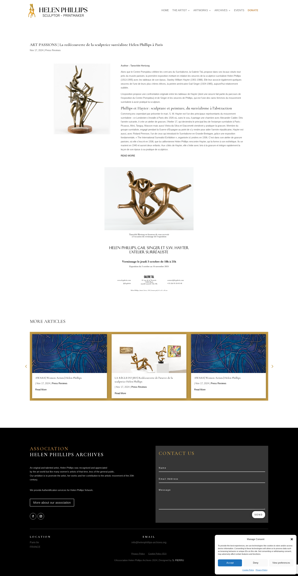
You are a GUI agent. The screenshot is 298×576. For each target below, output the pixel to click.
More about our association (52, 502)
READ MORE (128, 155)
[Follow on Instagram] (41, 516)
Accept (230, 562)
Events (239, 10)
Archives (221, 10)
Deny (255, 562)
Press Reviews (53, 50)
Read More (41, 389)
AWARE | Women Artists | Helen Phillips (58, 377)
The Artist (179, 10)
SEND (258, 514)
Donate (253, 10)
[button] (291, 539)
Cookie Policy (248, 570)
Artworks (200, 10)
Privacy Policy (261, 570)
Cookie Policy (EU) (157, 554)
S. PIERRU (178, 560)
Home (165, 10)
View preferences (281, 562)
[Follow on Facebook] (33, 516)
